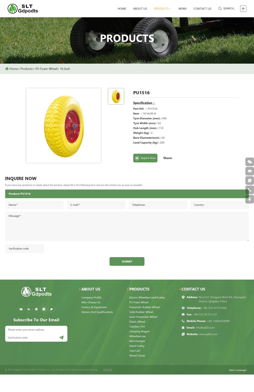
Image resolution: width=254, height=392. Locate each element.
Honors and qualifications (97, 312)
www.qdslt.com (208, 334)
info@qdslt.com (205, 327)
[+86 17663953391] (249, 180)
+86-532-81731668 (214, 308)
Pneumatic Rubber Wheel (144, 307)
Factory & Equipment (94, 307)
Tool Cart (134, 350)
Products (161, 8)
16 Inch (65, 69)
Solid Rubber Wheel (141, 312)
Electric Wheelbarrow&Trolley (147, 297)
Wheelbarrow (137, 336)
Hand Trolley (136, 346)
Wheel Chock (137, 355)
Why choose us (90, 302)
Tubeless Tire (137, 326)
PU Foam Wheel (46, 69)
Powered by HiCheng (86, 369)
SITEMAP (107, 369)
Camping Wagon (139, 331)
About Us (140, 8)
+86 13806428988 (218, 321)
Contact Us (202, 8)
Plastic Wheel (137, 321)
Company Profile (91, 297)
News (182, 8)
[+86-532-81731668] (249, 190)
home (122, 8)
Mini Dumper (137, 341)
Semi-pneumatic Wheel (143, 317)
